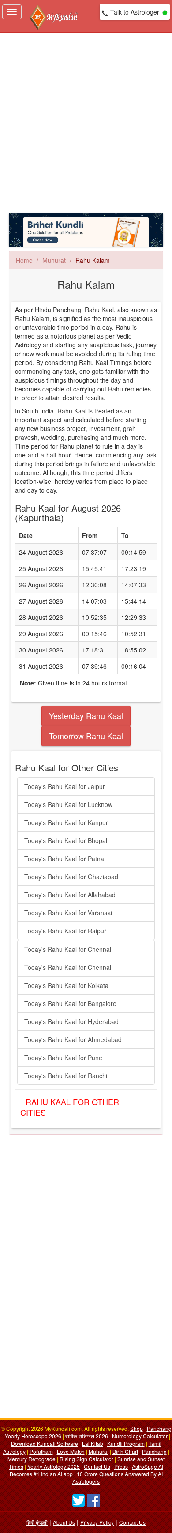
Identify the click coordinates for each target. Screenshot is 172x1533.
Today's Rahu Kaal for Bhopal (65, 840)
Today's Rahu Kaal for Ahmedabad (73, 1039)
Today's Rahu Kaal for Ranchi (65, 1075)
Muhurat (54, 260)
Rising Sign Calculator (86, 1459)
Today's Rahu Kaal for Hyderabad (71, 1021)
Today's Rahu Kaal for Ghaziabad (71, 876)
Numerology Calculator (140, 1436)
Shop (136, 1428)
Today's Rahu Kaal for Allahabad (70, 894)
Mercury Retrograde (31, 1459)
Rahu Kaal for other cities (69, 1107)
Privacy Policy (97, 1522)
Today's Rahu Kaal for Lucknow (68, 804)
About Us (64, 1522)
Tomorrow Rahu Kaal (86, 735)
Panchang (159, 1428)
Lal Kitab (92, 1443)
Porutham (41, 1451)
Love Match (71, 1451)
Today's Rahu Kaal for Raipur (65, 930)
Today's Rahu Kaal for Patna (64, 858)
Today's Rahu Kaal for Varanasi (68, 912)
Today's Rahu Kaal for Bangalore (70, 1003)
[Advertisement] (86, 123)
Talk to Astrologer (134, 11)
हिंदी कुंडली (37, 1522)
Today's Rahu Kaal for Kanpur (66, 822)
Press (121, 1466)
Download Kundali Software (44, 1443)
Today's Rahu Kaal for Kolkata (66, 985)
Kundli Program (126, 1443)
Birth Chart (125, 1451)
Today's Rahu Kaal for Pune (63, 1057)
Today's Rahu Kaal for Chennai (67, 949)
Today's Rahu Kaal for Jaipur (64, 786)
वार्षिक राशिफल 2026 (86, 1436)
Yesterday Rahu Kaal (86, 715)
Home (24, 260)
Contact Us (97, 1466)
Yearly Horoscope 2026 (33, 1436)
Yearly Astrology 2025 (53, 1466)
